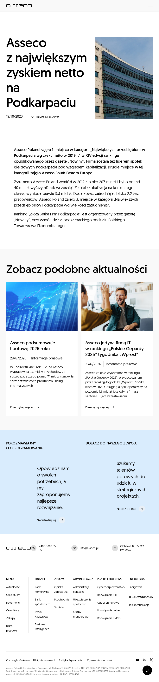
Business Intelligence (42, 627)
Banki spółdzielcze (42, 602)
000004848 (74, 674)
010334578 (114, 668)
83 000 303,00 (24, 674)
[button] (150, 5)
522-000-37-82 (93, 668)
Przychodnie (61, 599)
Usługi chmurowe (108, 602)
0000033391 (102, 671)
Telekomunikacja (139, 605)
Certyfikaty (12, 610)
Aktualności (13, 587)
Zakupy (10, 618)
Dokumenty (13, 602)
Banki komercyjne (42, 589)
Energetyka (136, 587)
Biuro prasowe (11, 628)
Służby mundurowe (80, 614)
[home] (19, 5)
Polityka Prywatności (71, 660)
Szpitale (59, 607)
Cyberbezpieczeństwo (111, 587)
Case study (13, 595)
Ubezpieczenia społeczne (82, 602)
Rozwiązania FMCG (109, 618)
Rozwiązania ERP (107, 595)
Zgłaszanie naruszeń (99, 660)
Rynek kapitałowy (41, 614)
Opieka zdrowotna (60, 589)
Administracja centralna (81, 589)
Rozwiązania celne (108, 610)
